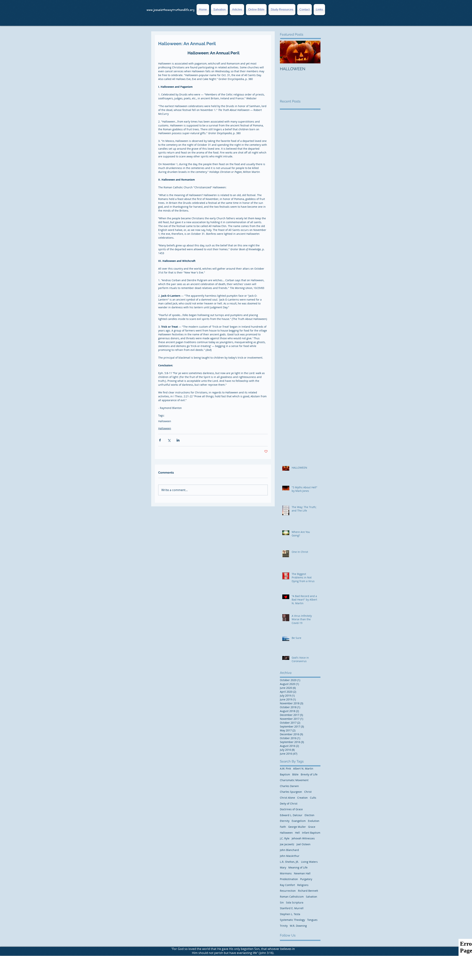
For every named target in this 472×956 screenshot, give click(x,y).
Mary (283, 867)
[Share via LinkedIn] (178, 440)
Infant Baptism (311, 832)
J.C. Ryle (284, 838)
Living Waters (309, 861)
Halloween (164, 421)
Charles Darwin (289, 786)
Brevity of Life (309, 774)
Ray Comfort (287, 885)
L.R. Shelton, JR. (289, 861)
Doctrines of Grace (291, 809)
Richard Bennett (308, 890)
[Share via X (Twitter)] (169, 440)
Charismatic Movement (294, 780)
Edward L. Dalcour (291, 815)
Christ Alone (287, 797)
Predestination (289, 879)
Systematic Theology (292, 920)
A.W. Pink (285, 768)
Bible (295, 774)
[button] (319, 9)
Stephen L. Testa (290, 914)
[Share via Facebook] (160, 440)
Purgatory (306, 879)
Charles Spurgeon (291, 791)
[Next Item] (314, 52)
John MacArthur (289, 856)
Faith (283, 826)
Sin (282, 902)
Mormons (286, 873)
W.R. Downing (298, 925)
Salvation (311, 896)
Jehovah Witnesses (303, 838)
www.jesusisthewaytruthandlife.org (171, 10)
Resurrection (288, 890)
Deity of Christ (288, 803)
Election (309, 815)
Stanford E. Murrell (291, 908)
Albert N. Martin (303, 768)
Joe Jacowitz (287, 844)
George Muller (297, 826)
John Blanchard (289, 850)
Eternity (284, 821)
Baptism (285, 774)
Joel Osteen (303, 844)
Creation (302, 797)
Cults (313, 797)
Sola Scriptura (294, 902)
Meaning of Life (298, 867)
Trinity (284, 925)
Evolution (313, 821)
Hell (297, 832)
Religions (302, 885)
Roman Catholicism (292, 896)
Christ (308, 791)
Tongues (312, 920)
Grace (311, 826)
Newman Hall (302, 873)
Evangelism (299, 821)
